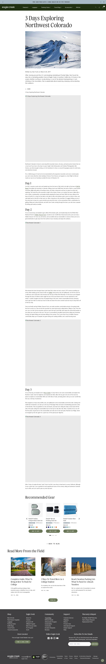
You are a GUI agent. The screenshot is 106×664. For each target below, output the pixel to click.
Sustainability (48, 624)
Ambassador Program (51, 622)
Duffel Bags (10, 626)
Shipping (66, 620)
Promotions (52, 657)
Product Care (67, 624)
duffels (50, 292)
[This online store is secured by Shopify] (36, 658)
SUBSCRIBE (95, 644)
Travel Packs (11, 628)
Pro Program (29, 628)
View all (53, 600)
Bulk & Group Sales (31, 626)
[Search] (96, 7)
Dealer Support (68, 628)
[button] (103, 7)
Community (48, 626)
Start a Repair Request (88, 620)
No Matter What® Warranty (89, 618)
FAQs (65, 629)
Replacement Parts (87, 622)
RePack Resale (49, 620)
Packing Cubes (11, 624)
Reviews (47, 629)
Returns (66, 622)
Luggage (9, 622)
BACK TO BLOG (54, 544)
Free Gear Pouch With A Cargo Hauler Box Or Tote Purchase (51, 2)
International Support (69, 626)
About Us (28, 618)
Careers (28, 620)
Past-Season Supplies (13, 620)
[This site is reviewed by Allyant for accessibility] (45, 659)
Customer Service (68, 618)
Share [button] (28, 89)
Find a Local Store (23, 642)
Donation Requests (50, 628)
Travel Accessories (12, 629)
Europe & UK (29, 622)
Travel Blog (48, 618)
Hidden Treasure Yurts (40, 214)
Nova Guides (47, 392)
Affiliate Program (30, 624)
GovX (27, 629)
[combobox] (84, 7)
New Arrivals (10, 618)
